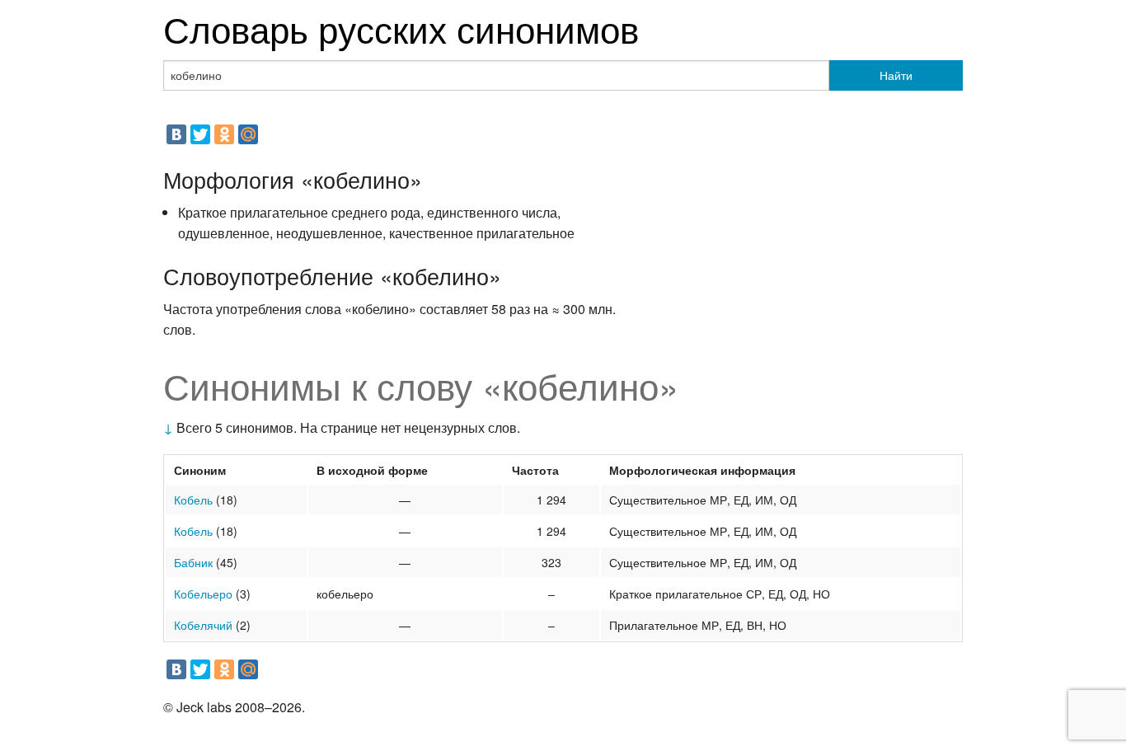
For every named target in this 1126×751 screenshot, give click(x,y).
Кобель (193, 499)
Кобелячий (203, 625)
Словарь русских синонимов (401, 28)
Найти (896, 75)
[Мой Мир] (248, 134)
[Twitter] (200, 134)
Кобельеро (203, 593)
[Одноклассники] (224, 134)
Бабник (193, 562)
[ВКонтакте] (176, 134)
